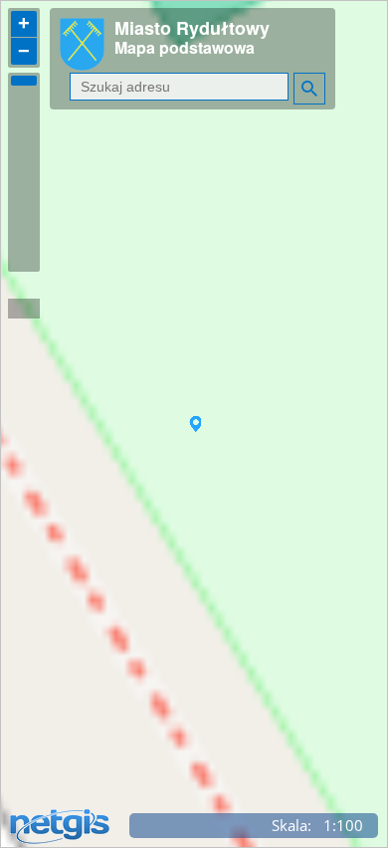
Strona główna (93, 58)
